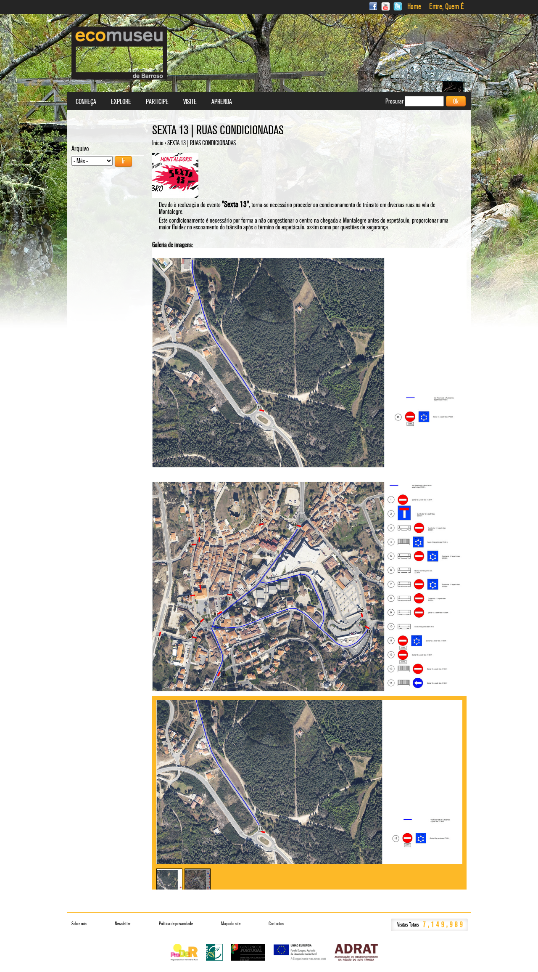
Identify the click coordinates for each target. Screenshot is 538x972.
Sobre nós (79, 924)
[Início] (119, 53)
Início (158, 143)
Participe (157, 102)
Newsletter (123, 924)
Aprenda (221, 102)
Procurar (395, 101)
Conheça (86, 102)
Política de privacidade (176, 924)
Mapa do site (230, 924)
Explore (121, 102)
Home (414, 6)
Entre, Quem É (446, 6)
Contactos (276, 924)
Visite (190, 102)
